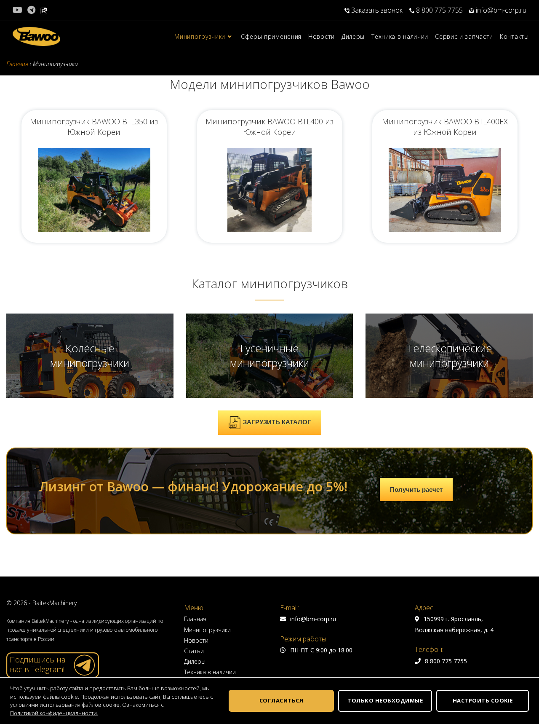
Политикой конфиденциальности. (54, 713)
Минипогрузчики (207, 630)
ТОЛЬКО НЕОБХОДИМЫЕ (385, 700)
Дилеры (194, 661)
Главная (195, 619)
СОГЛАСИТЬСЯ (281, 700)
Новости (196, 640)
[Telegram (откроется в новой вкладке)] (31, 10)
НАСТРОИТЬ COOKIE (483, 700)
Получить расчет (416, 489)
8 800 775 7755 (438, 10)
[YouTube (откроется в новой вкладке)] (19, 10)
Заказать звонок (377, 10)
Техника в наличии (210, 672)
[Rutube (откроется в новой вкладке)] (44, 10)
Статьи (194, 651)
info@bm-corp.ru (500, 10)
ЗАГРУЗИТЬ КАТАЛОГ (277, 422)
